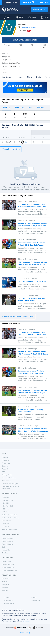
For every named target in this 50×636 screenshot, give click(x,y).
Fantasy (40, 107)
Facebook (5, 579)
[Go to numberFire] (16, 627)
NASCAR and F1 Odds (9, 530)
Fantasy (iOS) (6, 561)
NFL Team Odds (7, 500)
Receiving (19, 107)
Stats (38, 77)
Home (20, 77)
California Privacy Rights (10, 484)
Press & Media (9, 603)
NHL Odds (5, 512)
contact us (26, 621)
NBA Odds (5, 503)
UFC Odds (5, 527)
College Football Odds (10, 515)
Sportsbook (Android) (9, 570)
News (29, 77)
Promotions (6, 463)
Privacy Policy (8, 600)
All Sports (5, 460)
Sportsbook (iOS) (8, 567)
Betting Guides (7, 475)
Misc (30, 107)
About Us (5, 469)
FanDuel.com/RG (30, 615)
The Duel (5, 553)
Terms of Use (35, 600)
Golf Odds (5, 524)
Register (5, 457)
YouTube (5, 588)
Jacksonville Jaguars (29, 27)
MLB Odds (5, 509)
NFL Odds (5, 497)
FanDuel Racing (7, 541)
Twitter (4, 582)
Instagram (5, 585)
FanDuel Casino (7, 544)
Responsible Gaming (9, 478)
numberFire (6, 550)
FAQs (4, 472)
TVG (3, 547)
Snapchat (5, 591)
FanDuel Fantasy (8, 538)
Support (5, 466)
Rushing (6, 107)
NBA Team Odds (7, 506)
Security (33, 597)
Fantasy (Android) (8, 564)
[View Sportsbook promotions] (25, 87)
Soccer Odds (6, 521)
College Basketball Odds (10, 518)
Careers (6, 597)
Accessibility (6, 481)
